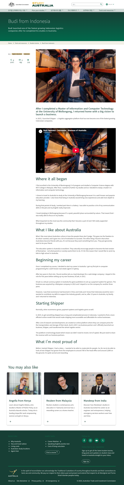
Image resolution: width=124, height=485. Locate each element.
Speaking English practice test (58, 444)
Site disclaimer (22, 481)
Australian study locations (20, 448)
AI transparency (51, 481)
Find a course (52, 452)
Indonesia (26, 54)
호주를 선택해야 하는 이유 (18, 10)
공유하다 (12, 61)
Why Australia (16, 441)
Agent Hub (15, 451)
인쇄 (28, 61)
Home (10, 43)
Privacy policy (37, 481)
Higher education (17, 54)
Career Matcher (53, 441)
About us (11, 481)
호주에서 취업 (89, 10)
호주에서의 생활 (57, 10)
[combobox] (85, 4)
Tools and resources (107, 10)
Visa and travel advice (19, 444)
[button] (110, 4)
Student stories (34, 43)
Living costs (15, 446)
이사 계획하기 (73, 10)
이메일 (21, 61)
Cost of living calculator (56, 446)
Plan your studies (39, 10)
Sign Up (86, 461)
